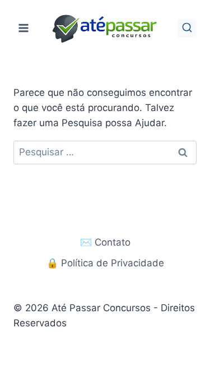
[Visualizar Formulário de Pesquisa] (187, 28)
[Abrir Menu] (23, 27)
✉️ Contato (105, 242)
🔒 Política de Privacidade (105, 263)
